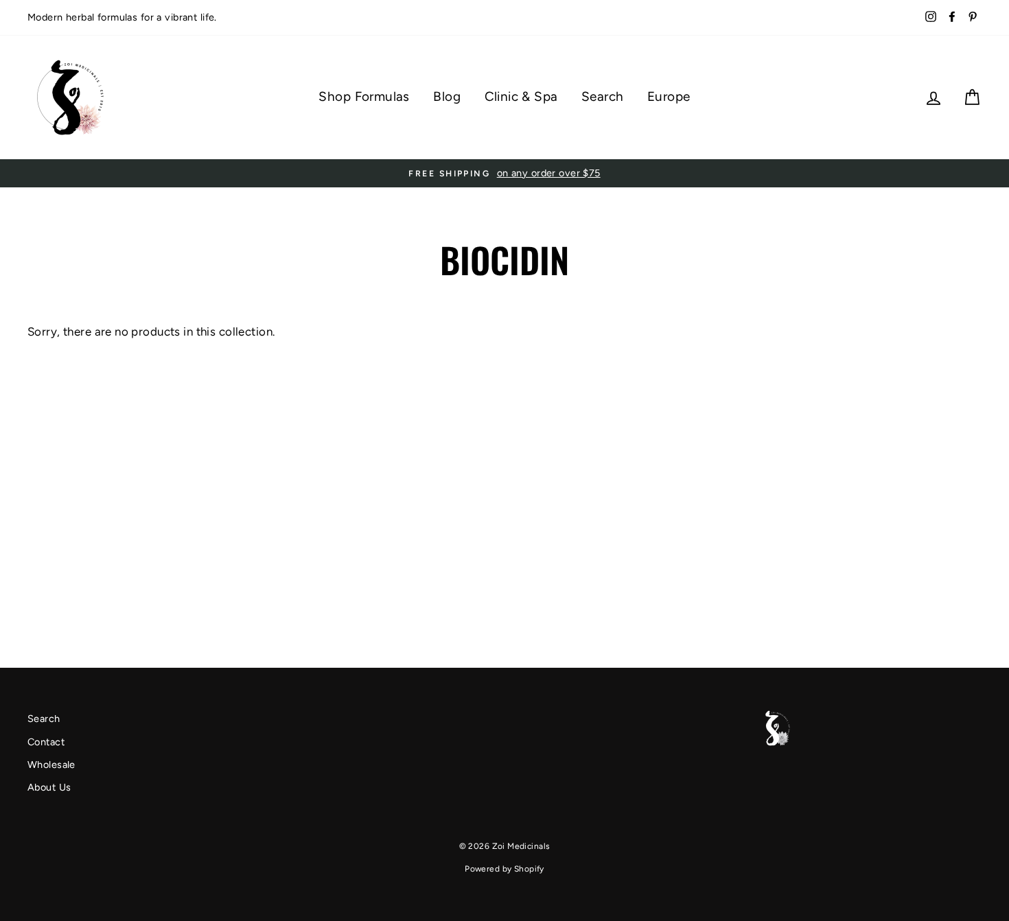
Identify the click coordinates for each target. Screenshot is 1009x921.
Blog (447, 96)
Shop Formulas (364, 96)
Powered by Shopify (504, 869)
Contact (46, 742)
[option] (504, 173)
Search (602, 96)
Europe (669, 96)
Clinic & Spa (521, 96)
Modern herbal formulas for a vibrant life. (122, 17)
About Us (49, 787)
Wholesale (51, 764)
